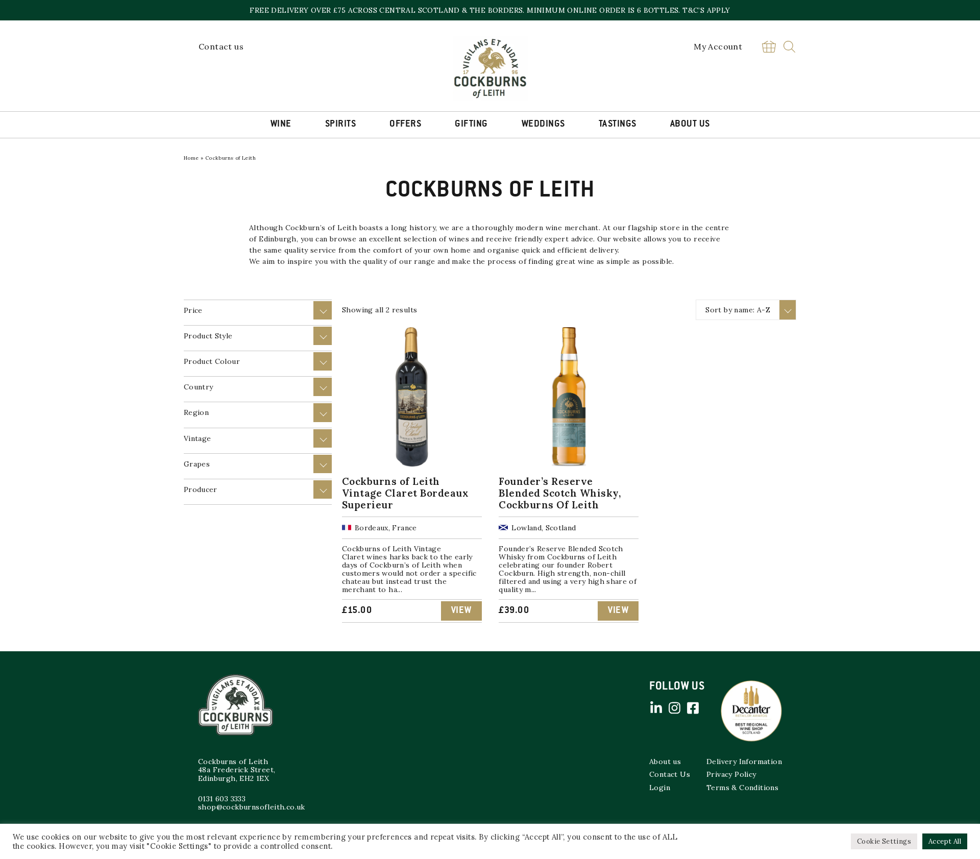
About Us (690, 124)
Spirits (340, 124)
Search (789, 47)
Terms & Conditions (742, 787)
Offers (405, 124)
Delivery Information (744, 761)
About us (665, 761)
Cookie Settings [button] (884, 841)
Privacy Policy (731, 774)
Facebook (692, 708)
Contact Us (669, 774)
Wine (281, 124)
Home (191, 158)
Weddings (543, 124)
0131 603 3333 (222, 798)
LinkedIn (656, 708)
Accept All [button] (944, 841)
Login (659, 787)
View (461, 611)
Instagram (674, 708)
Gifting (471, 124)
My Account (718, 46)
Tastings (617, 124)
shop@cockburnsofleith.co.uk (251, 807)
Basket (768, 47)
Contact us (221, 46)
